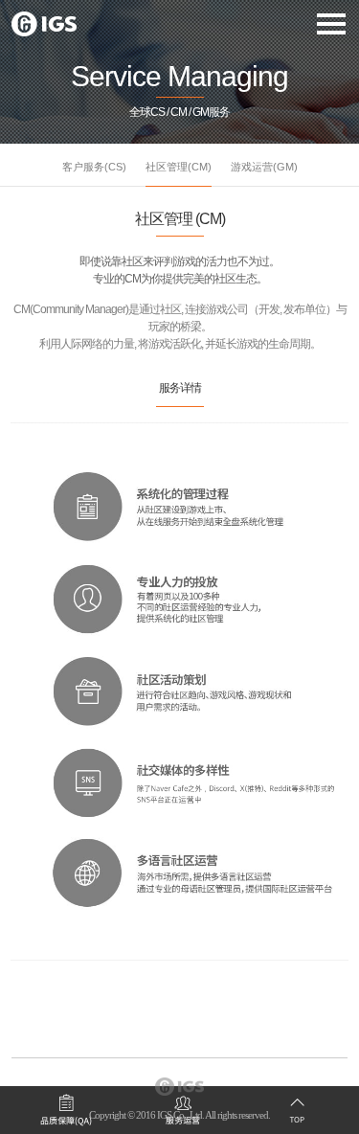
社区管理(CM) (179, 166)
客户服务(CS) (94, 166)
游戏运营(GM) (264, 166)
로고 (44, 23)
